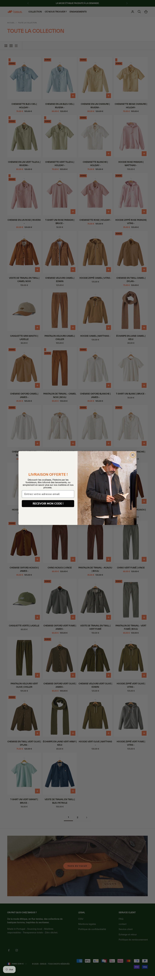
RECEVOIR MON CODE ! (48, 503)
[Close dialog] (132, 455)
